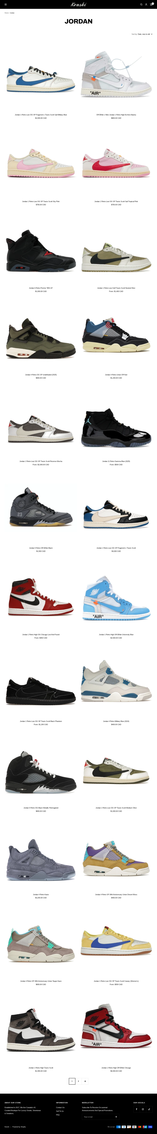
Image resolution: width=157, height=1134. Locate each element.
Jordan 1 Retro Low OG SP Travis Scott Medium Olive (116, 808)
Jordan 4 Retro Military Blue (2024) (116, 721)
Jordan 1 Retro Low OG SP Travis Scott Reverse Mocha (41, 461)
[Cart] (151, 4)
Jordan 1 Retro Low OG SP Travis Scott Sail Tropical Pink (116, 201)
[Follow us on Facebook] (136, 1109)
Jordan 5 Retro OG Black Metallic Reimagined (41, 808)
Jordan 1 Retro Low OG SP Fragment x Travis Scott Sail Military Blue (41, 115)
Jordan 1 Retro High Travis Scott (41, 1068)
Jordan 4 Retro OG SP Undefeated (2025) (41, 375)
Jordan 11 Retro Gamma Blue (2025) (116, 461)
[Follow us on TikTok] (149, 1109)
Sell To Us (60, 1111)
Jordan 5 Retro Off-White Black (41, 548)
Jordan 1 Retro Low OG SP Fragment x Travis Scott (116, 548)
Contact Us (60, 1107)
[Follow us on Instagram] (143, 1109)
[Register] (116, 1117)
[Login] (146, 4)
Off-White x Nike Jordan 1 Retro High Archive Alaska (116, 115)
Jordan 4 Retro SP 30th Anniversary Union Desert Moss (116, 894)
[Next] (85, 1081)
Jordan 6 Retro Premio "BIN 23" (41, 288)
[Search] (141, 4)
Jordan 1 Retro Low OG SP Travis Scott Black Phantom (41, 721)
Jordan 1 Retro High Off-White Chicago (116, 1068)
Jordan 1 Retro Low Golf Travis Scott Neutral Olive (116, 288)
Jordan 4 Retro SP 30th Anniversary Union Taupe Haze (40, 981)
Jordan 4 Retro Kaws (41, 894)
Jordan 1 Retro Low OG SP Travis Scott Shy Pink (41, 201)
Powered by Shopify (19, 1127)
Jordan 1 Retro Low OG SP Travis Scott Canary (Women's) (116, 981)
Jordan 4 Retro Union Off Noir (116, 375)
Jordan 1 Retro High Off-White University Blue (116, 635)
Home (7, 13)
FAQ (58, 1115)
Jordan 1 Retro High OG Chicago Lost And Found (40, 635)
